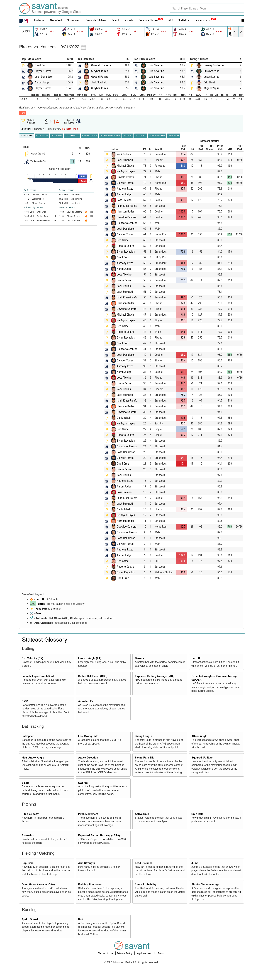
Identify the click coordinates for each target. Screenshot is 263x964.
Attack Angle (199, 736)
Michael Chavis (125, 165)
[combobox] (207, 8)
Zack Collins (124, 154)
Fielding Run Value (89, 884)
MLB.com (159, 953)
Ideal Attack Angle (33, 757)
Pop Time (27, 863)
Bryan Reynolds (126, 251)
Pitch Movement (88, 814)
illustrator (39, 20)
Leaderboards (204, 20)
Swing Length (143, 736)
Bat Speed (28, 736)
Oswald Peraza (99, 76)
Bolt (80, 919)
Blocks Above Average (205, 884)
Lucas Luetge (211, 76)
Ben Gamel (123, 240)
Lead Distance (143, 863)
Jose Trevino (124, 200)
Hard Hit (40, 599)
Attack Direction (88, 757)
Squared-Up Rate (202, 757)
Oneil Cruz (41, 65)
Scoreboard (73, 20)
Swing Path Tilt (144, 757)
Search (116, 20)
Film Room (174, 135)
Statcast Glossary (44, 639)
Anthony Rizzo (125, 188)
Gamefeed (56, 20)
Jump (194, 863)
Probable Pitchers (96, 20)
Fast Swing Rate (88, 736)
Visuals (129, 20)
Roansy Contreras (214, 65)
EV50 (25, 701)
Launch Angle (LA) (89, 658)
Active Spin (142, 814)
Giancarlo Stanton (127, 223)
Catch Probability (145, 884)
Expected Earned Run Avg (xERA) (99, 835)
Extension (28, 835)
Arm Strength (86, 863)
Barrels (139, 658)
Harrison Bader (125, 211)
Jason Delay (124, 280)
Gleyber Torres (43, 71)
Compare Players (148, 20)
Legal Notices (144, 953)
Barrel (41, 603)
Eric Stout (209, 82)
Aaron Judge (42, 82)
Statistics (183, 20)
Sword (39, 613)
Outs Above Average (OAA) (38, 884)
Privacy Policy (125, 953)
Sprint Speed (30, 919)
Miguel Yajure (212, 88)
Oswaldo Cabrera (101, 65)
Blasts (25, 782)
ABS (170, 20)
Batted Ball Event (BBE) (92, 676)
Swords (83, 782)
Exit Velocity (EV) (32, 658)
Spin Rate (197, 814)
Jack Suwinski (99, 82)
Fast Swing (42, 608)
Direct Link (26, 129)
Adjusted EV (86, 701)
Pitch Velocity (30, 814)
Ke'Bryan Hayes (126, 171)
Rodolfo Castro (125, 246)
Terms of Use (106, 953)
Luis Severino (156, 65)
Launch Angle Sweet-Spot (38, 676)
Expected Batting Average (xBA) (154, 676)
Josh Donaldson (44, 76)
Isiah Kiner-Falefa (127, 205)
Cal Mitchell (124, 417)
